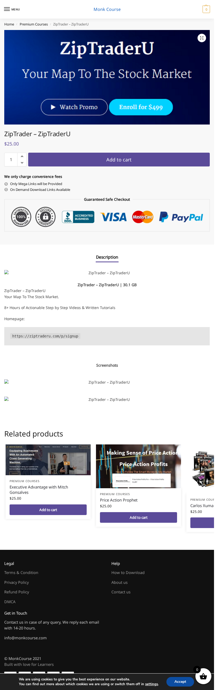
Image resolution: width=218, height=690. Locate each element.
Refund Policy (16, 591)
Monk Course (107, 9)
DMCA (9, 601)
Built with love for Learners (29, 664)
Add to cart (119, 159)
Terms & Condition (21, 572)
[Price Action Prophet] (138, 466)
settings (151, 684)
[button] (205, 9)
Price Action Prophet (118, 500)
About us (119, 582)
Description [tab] (107, 257)
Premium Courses (34, 24)
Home (9, 24)
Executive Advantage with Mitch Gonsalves (39, 489)
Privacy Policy (16, 582)
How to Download (128, 572)
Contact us (121, 591)
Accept (180, 681)
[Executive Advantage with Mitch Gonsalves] (48, 459)
